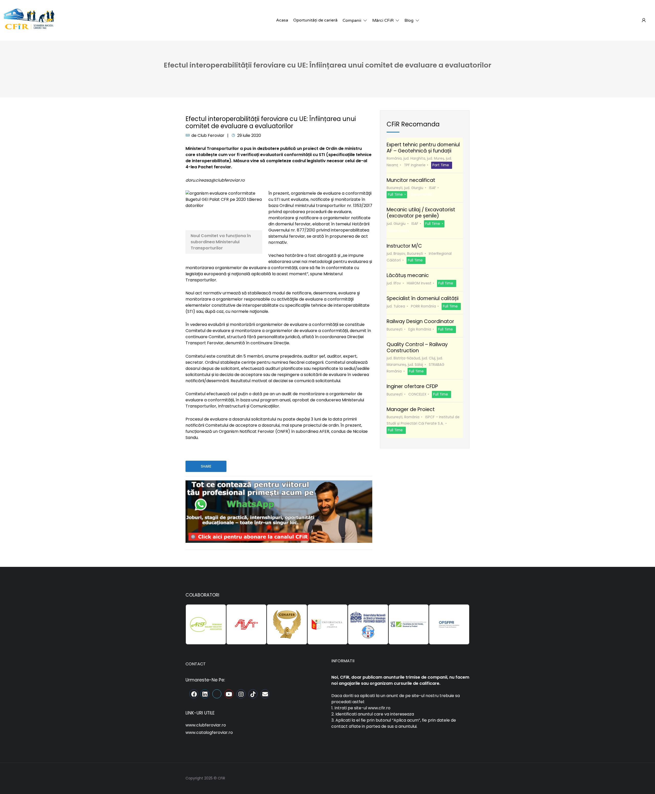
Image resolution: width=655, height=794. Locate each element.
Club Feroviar (211, 135)
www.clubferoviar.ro (205, 725)
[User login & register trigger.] (644, 20)
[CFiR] (29, 20)
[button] (355, 20)
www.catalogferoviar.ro (209, 732)
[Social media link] (465, 777)
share (206, 466)
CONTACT (195, 664)
